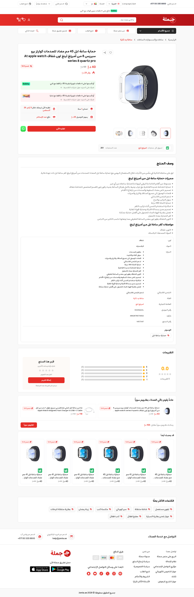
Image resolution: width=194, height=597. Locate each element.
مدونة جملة (144, 556)
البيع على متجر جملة (166, 556)
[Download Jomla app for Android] (61, 569)
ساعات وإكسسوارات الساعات (150, 40)
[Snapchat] (88, 573)
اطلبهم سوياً (29, 425)
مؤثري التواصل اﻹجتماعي (164, 566)
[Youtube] (95, 573)
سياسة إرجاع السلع (141, 561)
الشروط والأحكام (142, 576)
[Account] (28, 19)
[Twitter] (107, 573)
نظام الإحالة (171, 561)
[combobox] (114, 4)
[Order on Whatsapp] (23, 129)
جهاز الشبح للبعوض (167, 581)
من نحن (146, 551)
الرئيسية (172, 40)
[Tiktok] (101, 573)
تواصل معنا (171, 551)
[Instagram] (114, 573)
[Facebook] (120, 573)
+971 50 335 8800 (158, 4)
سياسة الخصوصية (142, 566)
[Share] (104, 52)
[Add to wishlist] (110, 52)
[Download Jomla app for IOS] (40, 569)
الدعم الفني (59, 3)
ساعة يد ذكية (138, 298)
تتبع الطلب (24, 3)
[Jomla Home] (169, 20)
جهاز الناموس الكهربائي (165, 571)
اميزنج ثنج (140, 304)
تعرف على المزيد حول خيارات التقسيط (78, 87)
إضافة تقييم (46, 380)
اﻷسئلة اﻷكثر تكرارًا (141, 581)
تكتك (174, 576)
